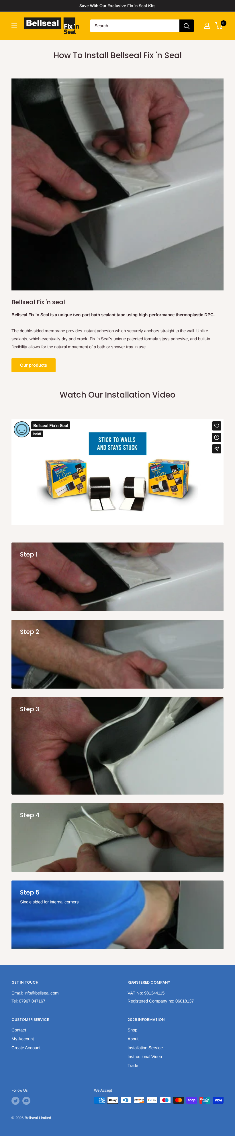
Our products (33, 365)
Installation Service (145, 1047)
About (133, 1038)
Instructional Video (145, 1056)
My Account (22, 1038)
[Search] (186, 25)
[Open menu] (14, 25)
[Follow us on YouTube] (26, 1101)
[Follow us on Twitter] (15, 1101)
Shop (132, 1029)
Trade (133, 1065)
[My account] (207, 26)
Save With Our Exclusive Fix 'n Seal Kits (117, 5)
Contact (18, 1029)
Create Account (25, 1047)
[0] (218, 25)
